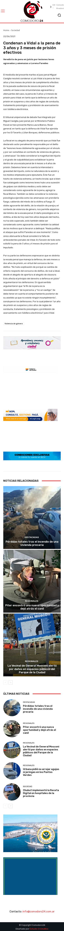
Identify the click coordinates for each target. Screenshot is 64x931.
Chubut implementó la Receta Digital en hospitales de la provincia (41, 793)
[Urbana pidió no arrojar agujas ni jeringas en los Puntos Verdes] (12, 770)
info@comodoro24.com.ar (38, 911)
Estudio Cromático (39, 929)
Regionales (31, 601)
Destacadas (31, 537)
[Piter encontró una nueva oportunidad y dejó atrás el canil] (32, 581)
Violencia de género (14, 323)
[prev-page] (5, 682)
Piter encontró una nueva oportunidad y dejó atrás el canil (32, 607)
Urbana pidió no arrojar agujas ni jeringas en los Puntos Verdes (41, 772)
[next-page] (11, 682)
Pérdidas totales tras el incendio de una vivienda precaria (32, 543)
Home (6, 30)
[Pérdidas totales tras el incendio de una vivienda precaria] (32, 517)
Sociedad (15, 30)
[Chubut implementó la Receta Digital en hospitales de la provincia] (12, 791)
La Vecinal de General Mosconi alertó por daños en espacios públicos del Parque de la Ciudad (32, 669)
